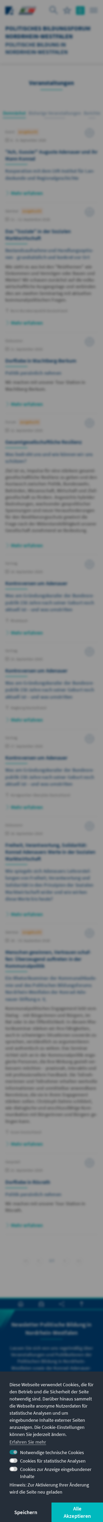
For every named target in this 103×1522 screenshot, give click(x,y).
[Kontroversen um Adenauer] (51, 601)
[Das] (51, 270)
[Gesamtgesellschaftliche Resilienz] (51, 487)
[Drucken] (21, 1304)
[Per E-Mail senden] (41, 1304)
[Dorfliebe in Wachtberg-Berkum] (51, 375)
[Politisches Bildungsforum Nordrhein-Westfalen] (27, 10)
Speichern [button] (25, 1512)
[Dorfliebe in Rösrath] (51, 1196)
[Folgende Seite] (65, 1260)
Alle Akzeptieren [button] (77, 1512)
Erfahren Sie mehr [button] (28, 1442)
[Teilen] (62, 1304)
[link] (38, 1260)
